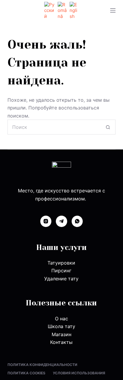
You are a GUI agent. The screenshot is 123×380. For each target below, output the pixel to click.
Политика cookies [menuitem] (26, 373)
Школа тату (61, 326)
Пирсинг (61, 271)
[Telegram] (61, 221)
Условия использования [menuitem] (79, 373)
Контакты (61, 342)
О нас (61, 319)
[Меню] (113, 10)
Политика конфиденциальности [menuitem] (42, 364)
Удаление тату (61, 279)
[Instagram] (46, 221)
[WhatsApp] (77, 221)
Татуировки (61, 263)
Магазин (61, 334)
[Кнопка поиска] (108, 127)
